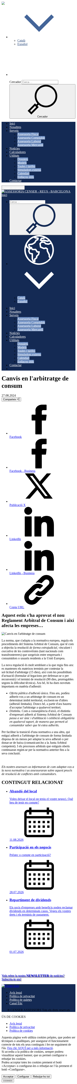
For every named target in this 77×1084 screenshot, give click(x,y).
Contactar (15, 180)
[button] (39, 37)
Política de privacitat (22, 996)
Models (22, 162)
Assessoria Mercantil (30, 145)
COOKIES (7, 1081)
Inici (12, 123)
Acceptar (8, 1076)
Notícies (14, 148)
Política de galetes (20, 999)
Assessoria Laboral (29, 141)
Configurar (23, 1076)
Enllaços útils (25, 177)
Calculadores (17, 152)
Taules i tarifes (26, 166)
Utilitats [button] (14, 155)
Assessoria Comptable (31, 137)
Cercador (15, 82)
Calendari (23, 173)
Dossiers (22, 159)
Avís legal (15, 992)
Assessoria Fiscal (28, 134)
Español (22, 44)
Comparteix (10, 399)
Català (21, 40)
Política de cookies (21, 1030)
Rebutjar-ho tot (41, 1076)
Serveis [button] (14, 130)
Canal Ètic (16, 1003)
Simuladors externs (29, 170)
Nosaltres (15, 127)
